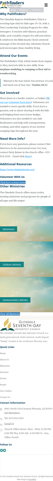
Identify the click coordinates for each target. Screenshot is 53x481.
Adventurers (8, 229)
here (28, 156)
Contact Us (5, 397)
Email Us (9, 423)
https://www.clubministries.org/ (17, 169)
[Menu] (46, 5)
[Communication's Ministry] (26, 294)
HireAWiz (32, 479)
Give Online (6, 390)
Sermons (4, 372)
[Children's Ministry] (26, 259)
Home (3, 353)
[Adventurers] (26, 223)
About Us (4, 359)
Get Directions (12, 412)
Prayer (3, 384)
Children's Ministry (12, 264)
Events (3, 378)
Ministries (5, 365)
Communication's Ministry (15, 300)
